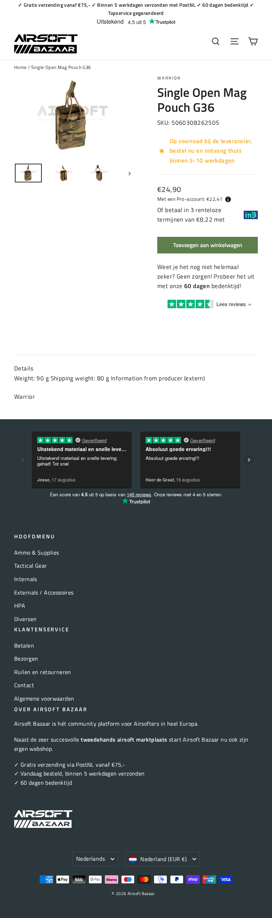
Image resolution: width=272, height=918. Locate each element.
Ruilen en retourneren (42, 672)
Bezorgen (26, 658)
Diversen (25, 619)
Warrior (169, 78)
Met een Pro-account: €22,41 (189, 199)
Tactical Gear (30, 565)
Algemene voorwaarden (44, 698)
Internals (25, 579)
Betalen (24, 645)
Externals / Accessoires (44, 592)
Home (20, 67)
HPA (19, 605)
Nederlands (90, 858)
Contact (24, 685)
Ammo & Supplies (36, 552)
